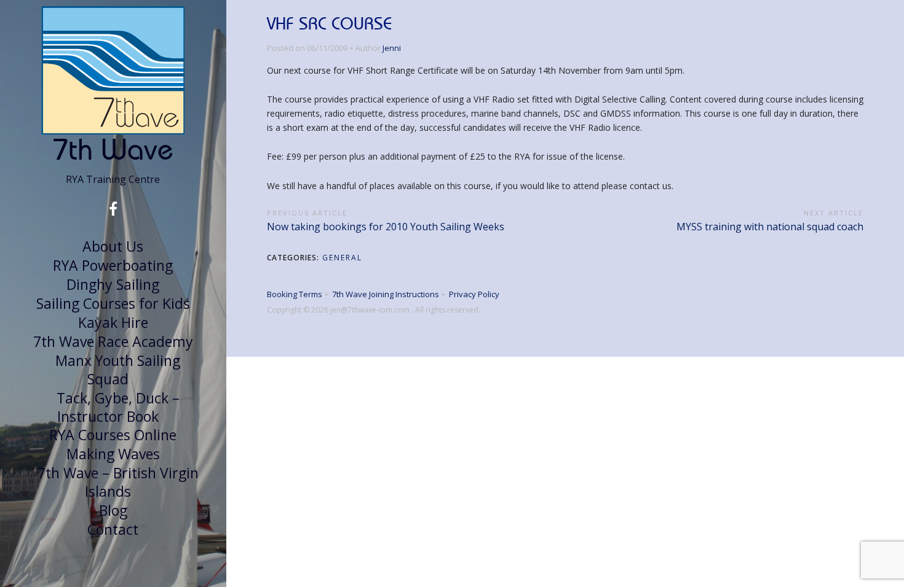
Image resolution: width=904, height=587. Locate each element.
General (342, 257)
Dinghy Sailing (112, 284)
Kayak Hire (113, 322)
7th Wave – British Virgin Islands (118, 482)
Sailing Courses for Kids (113, 303)
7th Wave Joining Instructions (385, 294)
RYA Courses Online (112, 435)
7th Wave (112, 148)
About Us (112, 246)
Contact (112, 529)
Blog (113, 510)
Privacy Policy (474, 294)
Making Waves (113, 454)
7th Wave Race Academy (113, 341)
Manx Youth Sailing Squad (117, 370)
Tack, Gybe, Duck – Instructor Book (118, 407)
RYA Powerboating (113, 265)
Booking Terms (294, 294)
